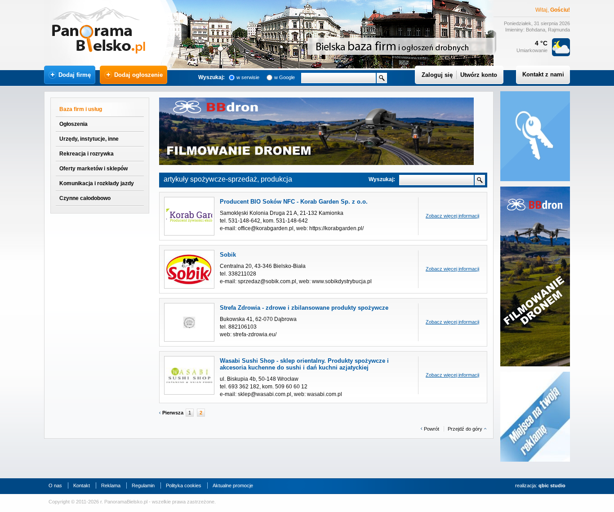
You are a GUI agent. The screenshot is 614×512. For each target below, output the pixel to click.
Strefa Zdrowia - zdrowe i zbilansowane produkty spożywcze (304, 307)
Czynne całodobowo (85, 198)
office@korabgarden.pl (266, 228)
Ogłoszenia (73, 124)
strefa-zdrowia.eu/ (254, 334)
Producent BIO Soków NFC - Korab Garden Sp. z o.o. (294, 201)
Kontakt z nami (543, 74)
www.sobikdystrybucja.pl (342, 281)
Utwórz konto (478, 74)
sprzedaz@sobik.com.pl (267, 281)
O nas (55, 485)
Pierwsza (172, 412)
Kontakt (81, 485)
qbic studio (551, 485)
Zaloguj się (437, 74)
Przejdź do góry (465, 429)
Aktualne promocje (233, 485)
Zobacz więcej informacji (452, 215)
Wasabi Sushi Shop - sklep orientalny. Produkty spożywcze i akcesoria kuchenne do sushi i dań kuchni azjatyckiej (304, 364)
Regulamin (143, 485)
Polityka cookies (183, 485)
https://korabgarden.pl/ (336, 228)
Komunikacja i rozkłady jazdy (96, 183)
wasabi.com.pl (324, 394)
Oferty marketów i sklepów (93, 168)
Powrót (431, 429)
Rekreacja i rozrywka (86, 154)
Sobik (228, 254)
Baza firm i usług (80, 109)
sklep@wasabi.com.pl (264, 394)
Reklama (110, 485)
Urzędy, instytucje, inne (89, 139)
